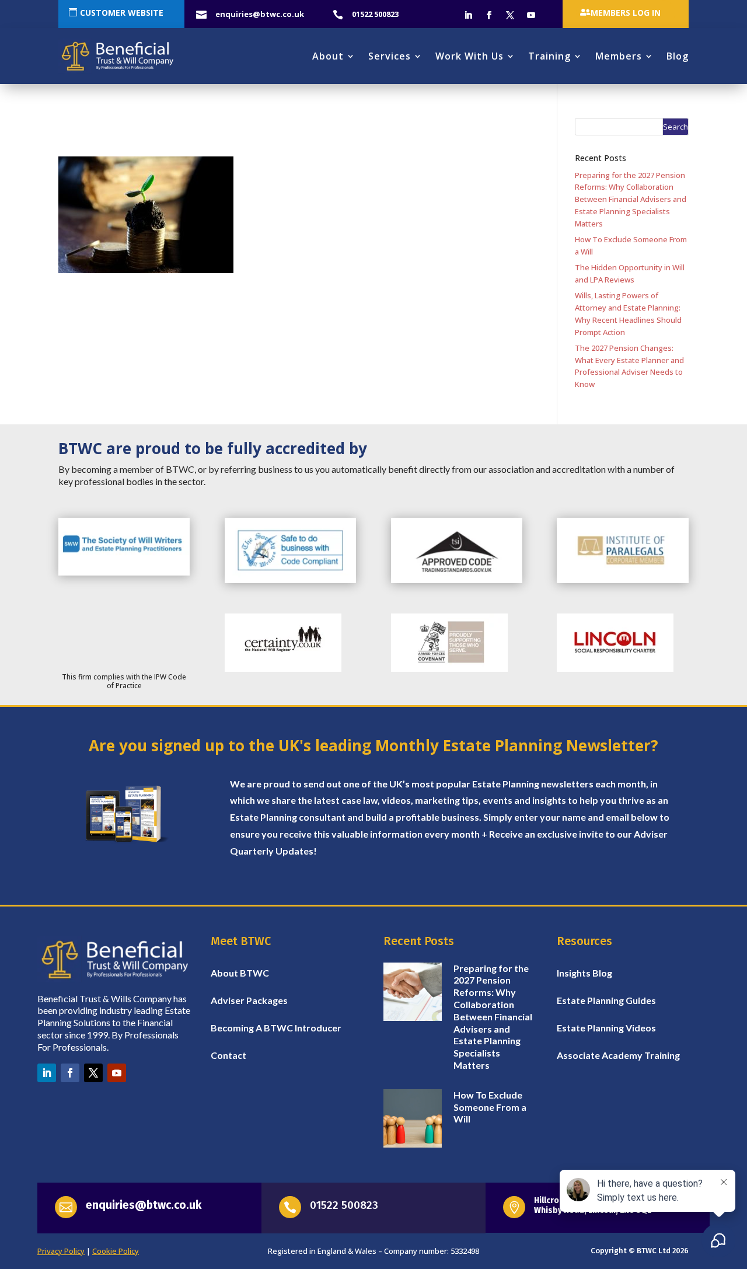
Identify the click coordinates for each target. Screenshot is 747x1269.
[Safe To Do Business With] (290, 580)
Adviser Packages (249, 1000)
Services (389, 56)
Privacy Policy (61, 1251)
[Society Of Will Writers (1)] (124, 572)
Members (618, 56)
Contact (228, 1055)
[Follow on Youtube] (531, 15)
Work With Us (469, 56)
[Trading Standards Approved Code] (456, 580)
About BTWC (240, 972)
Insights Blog (584, 972)
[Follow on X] (510, 15)
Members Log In (626, 12)
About (328, 56)
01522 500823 (344, 1205)
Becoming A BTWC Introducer (276, 1027)
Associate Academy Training (618, 1055)
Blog (677, 56)
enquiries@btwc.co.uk (143, 1205)
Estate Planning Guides (606, 1000)
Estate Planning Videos (606, 1027)
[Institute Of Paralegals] (622, 580)
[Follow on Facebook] (489, 15)
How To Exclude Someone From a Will (489, 1107)
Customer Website (121, 12)
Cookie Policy (115, 1251)
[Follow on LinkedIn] (468, 15)
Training (549, 56)
